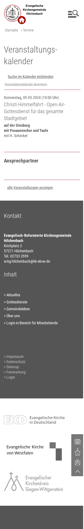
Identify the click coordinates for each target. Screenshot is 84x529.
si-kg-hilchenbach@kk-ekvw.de (27, 261)
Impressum (15, 356)
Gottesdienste (16, 302)
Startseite (11, 30)
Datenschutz (15, 361)
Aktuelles (13, 295)
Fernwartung (16, 372)
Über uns (13, 316)
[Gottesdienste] (77, 452)
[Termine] (77, 441)
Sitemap (12, 367)
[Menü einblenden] (72, 14)
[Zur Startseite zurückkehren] (25, 5)
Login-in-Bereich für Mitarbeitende (32, 323)
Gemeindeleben (18, 309)
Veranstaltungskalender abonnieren (26, 84)
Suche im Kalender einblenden (30, 76)
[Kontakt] (77, 462)
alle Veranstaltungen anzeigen (30, 187)
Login (10, 377)
